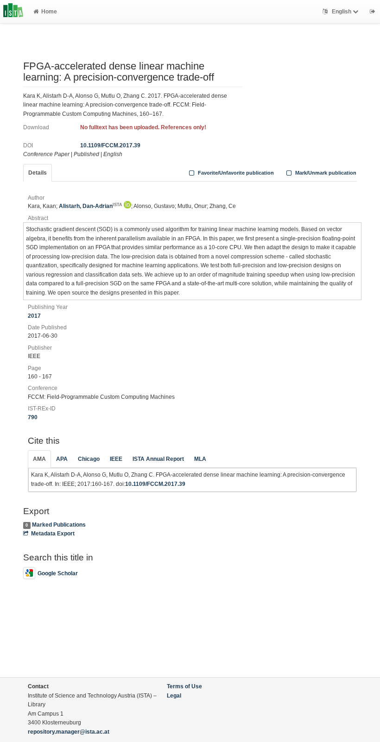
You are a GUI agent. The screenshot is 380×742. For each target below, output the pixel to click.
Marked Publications (59, 525)
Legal (174, 695)
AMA (39, 459)
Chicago (89, 459)
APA (62, 459)
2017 (34, 316)
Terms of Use (184, 686)
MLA (200, 459)
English (341, 11)
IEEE (116, 459)
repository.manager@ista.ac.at (68, 732)
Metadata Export (53, 533)
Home (49, 11)
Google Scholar (58, 573)
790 (33, 417)
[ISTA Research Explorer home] (13, 11)
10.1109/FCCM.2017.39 (110, 145)
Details (37, 173)
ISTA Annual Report (158, 459)
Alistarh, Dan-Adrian (90, 206)
